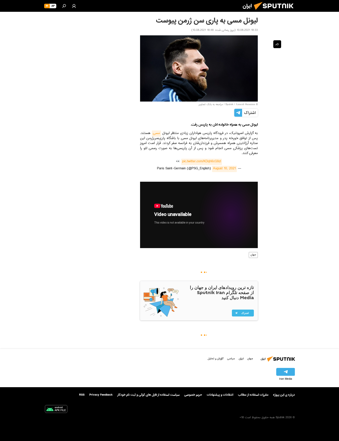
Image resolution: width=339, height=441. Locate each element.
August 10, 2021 (224, 169)
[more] (277, 44)
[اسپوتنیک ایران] (275, 11)
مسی (156, 133)
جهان (253, 255)
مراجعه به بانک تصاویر (211, 104)
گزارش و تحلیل (215, 358)
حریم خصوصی (193, 395)
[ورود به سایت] (74, 6)
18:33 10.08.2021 (247, 30)
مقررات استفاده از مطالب (253, 395)
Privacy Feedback (101, 395)
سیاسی (231, 358)
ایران (241, 358)
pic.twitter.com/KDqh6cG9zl (201, 162)
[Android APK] (56, 409)
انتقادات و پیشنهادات (220, 395)
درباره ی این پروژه (284, 395)
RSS (82, 395)
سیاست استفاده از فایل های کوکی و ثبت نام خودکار (148, 395)
